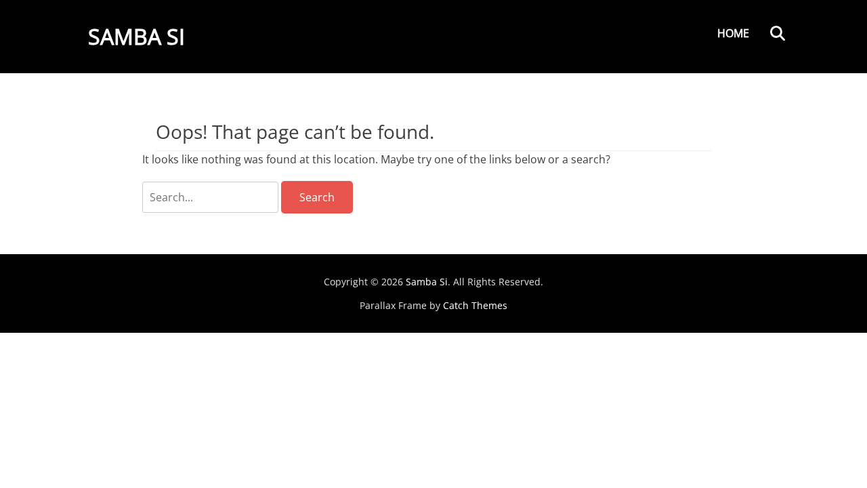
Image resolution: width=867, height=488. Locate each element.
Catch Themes (475, 305)
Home (733, 33)
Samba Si (136, 36)
